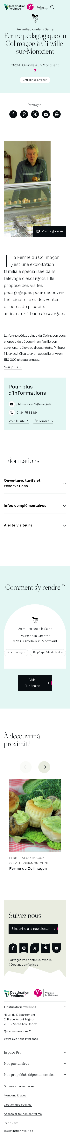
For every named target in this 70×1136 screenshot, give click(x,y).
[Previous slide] (26, 767)
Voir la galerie (52, 231)
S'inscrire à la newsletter (31, 929)
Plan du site (11, 1123)
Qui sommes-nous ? (17, 1031)
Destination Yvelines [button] (20, 1007)
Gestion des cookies (18, 1104)
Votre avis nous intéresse (21, 1039)
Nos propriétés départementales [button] (29, 1074)
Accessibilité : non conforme (23, 1114)
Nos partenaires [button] (16, 1063)
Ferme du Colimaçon (28, 868)
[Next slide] (44, 767)
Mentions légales (15, 1095)
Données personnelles (19, 1086)
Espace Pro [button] (12, 1052)
